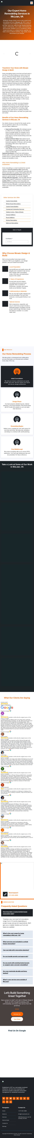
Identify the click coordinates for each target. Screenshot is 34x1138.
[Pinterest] (17, 1098)
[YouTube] (10, 1098)
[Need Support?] (5, 894)
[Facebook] (3, 1098)
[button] (31, 3)
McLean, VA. (18, 22)
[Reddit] (24, 1098)
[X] (21, 1098)
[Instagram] (7, 1098)
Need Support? (13, 892)
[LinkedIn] (14, 1098)
